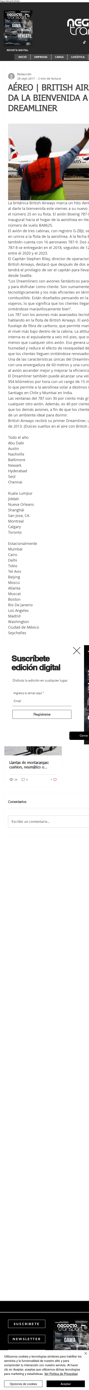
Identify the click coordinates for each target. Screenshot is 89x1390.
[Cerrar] (83, 1356)
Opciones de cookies (23, 1384)
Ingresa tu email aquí (27, 693)
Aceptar (66, 1384)
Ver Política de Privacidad (61, 1374)
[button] (76, 650)
